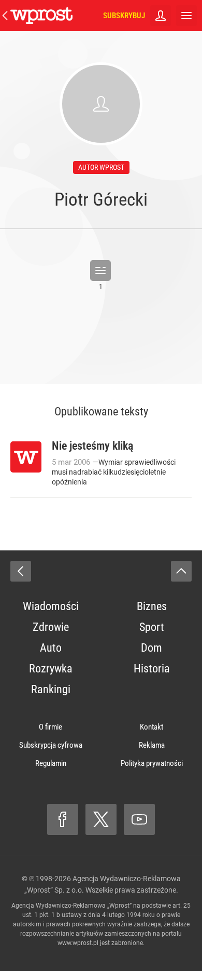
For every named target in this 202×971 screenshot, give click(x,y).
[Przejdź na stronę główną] (5, 15)
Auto (51, 647)
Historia (152, 668)
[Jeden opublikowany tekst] (100, 270)
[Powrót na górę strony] (181, 571)
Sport (151, 627)
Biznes (152, 606)
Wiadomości (51, 606)
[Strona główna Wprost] (41, 15)
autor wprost (101, 167)
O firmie (50, 727)
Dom (151, 647)
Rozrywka (51, 668)
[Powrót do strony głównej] (20, 571)
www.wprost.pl (77, 943)
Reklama (152, 745)
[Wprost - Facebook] (62, 819)
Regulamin (50, 763)
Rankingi (50, 689)
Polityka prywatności (152, 763)
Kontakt (151, 727)
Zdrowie (51, 627)
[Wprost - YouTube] (139, 819)
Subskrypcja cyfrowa (50, 745)
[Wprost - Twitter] (101, 819)
